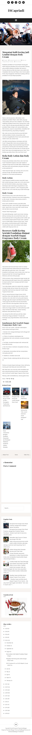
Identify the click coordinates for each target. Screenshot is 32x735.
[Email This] (6, 381)
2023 (6, 637)
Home (16, 455)
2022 (6, 640)
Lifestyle (4, 62)
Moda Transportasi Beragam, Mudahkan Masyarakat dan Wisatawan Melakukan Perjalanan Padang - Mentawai (6, 439)
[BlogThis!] (7, 381)
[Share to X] (9, 381)
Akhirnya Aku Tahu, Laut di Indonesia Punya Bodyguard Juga (24, 414)
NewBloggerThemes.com (24, 730)
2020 (6, 687)
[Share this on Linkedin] (13, 379)
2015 (6, 699)
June (7, 669)
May (7, 672)
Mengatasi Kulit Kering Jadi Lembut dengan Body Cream (15, 54)
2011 (6, 707)
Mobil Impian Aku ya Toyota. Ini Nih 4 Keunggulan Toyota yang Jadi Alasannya (6, 401)
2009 (6, 713)
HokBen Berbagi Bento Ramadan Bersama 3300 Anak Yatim (18, 550)
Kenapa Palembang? (24, 398)
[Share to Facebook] (10, 381)
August (8, 652)
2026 (6, 629)
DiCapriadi (16, 10)
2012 (6, 705)
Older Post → (27, 455)
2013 (6, 702)
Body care (24, 60)
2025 (6, 631)
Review (7, 62)
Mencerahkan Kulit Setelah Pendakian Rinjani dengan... (17, 655)
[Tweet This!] (8, 379)
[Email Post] (3, 382)
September (9, 649)
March (8, 678)
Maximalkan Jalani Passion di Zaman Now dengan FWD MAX (18, 538)
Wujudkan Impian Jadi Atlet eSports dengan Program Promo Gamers (18, 576)
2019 (6, 690)
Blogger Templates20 (19, 732)
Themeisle (8, 730)
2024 (6, 634)
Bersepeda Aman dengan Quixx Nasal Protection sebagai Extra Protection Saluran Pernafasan (19, 525)
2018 (6, 693)
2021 (6, 684)
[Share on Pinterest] (12, 379)
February (8, 681)
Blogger (25, 728)
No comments (19, 62)
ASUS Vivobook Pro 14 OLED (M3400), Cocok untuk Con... (17, 664)
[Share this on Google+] (10, 379)
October (8, 646)
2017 (6, 696)
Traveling (11, 62)
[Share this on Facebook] (6, 379)
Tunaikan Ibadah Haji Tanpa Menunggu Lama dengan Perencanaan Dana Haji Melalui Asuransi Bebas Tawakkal (19, 563)
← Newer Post (4, 455)
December (9, 643)
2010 (6, 710)
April (7, 675)
